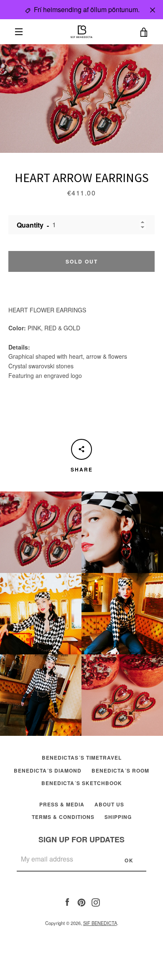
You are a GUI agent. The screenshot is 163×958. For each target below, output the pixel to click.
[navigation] (18, 31)
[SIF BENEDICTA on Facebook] (67, 901)
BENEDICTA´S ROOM (120, 770)
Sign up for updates (81, 839)
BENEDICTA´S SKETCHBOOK (81, 783)
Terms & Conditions (63, 817)
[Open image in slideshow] (81, 98)
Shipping (118, 817)
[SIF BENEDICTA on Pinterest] (81, 901)
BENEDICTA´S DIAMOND (48, 770)
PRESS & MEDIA (61, 804)
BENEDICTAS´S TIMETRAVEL (82, 757)
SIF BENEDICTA (100, 923)
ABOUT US (109, 804)
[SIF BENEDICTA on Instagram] (96, 901)
